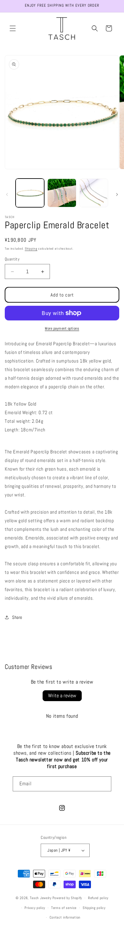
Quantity (12, 259)
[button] (13, 28)
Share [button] (17, 617)
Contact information (65, 917)
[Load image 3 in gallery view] (93, 193)
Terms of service (64, 907)
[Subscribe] (104, 783)
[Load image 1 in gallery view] (30, 193)
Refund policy (98, 898)
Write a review (62, 695)
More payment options (62, 328)
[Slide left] (7, 194)
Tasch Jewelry (41, 898)
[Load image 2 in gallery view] (61, 193)
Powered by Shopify (67, 898)
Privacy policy (34, 907)
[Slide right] (117, 194)
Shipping (31, 248)
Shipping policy (94, 907)
